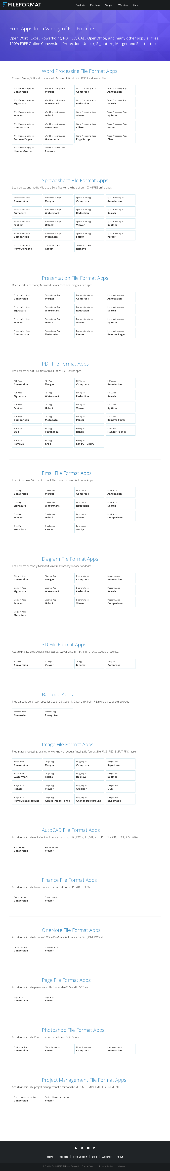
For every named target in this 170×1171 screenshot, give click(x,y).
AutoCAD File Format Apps (71, 830)
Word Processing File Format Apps (79, 71)
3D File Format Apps (64, 644)
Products (80, 5)
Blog (94, 1156)
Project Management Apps (25, 1099)
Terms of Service (106, 1166)
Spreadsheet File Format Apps (75, 180)
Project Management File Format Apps (84, 1080)
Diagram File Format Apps (70, 559)
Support (109, 5)
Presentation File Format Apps (75, 278)
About (136, 5)
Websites (123, 5)
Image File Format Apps (67, 744)
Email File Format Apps (66, 473)
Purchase (95, 5)
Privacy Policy (87, 1166)
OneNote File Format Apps (71, 930)
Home (50, 1156)
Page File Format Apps (66, 980)
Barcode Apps (57, 694)
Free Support (80, 1156)
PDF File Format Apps (65, 363)
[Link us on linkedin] (94, 1148)
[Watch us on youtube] (88, 1148)
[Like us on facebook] (76, 1148)
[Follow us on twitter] (82, 1148)
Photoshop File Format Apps (73, 1030)
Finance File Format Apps (69, 880)
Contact (121, 1166)
